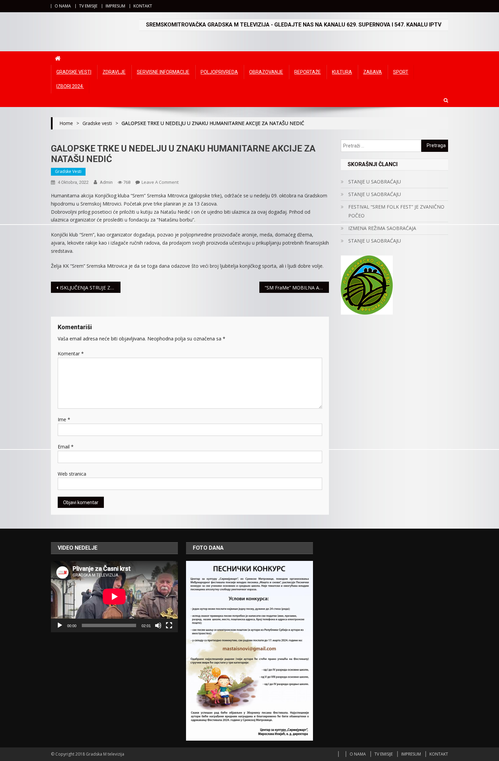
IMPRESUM (115, 6)
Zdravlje (114, 72)
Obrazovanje (266, 72)
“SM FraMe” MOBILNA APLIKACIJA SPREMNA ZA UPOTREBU (297, 287)
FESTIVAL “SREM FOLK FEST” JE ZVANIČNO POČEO (396, 211)
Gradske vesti (73, 72)
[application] (114, 596)
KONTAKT (142, 6)
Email (66, 446)
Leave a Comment (160, 182)
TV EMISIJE (88, 6)
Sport (400, 72)
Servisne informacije (163, 72)
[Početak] (59, 625)
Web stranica (72, 474)
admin (106, 182)
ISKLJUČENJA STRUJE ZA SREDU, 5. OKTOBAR (90, 287)
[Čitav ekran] (169, 625)
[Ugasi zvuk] (158, 625)
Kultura (342, 72)
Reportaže (307, 72)
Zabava (372, 72)
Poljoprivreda (219, 72)
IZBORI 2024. (70, 86)
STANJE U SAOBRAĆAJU (374, 181)
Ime (64, 419)
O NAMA (63, 6)
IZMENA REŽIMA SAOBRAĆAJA (382, 228)
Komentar (71, 353)
